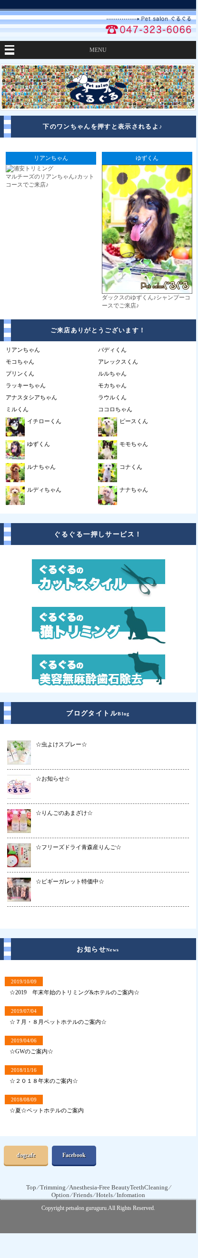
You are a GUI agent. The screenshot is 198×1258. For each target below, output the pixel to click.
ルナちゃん (41, 467)
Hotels (104, 1195)
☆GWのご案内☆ (31, 1051)
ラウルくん (112, 397)
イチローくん (44, 421)
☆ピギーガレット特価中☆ (70, 881)
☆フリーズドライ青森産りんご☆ (78, 847)
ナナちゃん (133, 489)
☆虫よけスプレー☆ (61, 744)
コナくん (130, 467)
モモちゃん (133, 444)
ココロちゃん (115, 409)
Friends (82, 1195)
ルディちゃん (44, 489)
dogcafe (26, 1155)
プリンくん (20, 373)
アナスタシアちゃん (31, 397)
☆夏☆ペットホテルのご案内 (47, 1110)
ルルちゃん (112, 373)
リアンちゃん (23, 350)
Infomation (131, 1195)
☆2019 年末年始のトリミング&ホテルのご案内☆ (74, 992)
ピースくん (133, 421)
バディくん (112, 350)
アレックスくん (118, 361)
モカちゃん (112, 385)
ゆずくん (38, 444)
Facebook (74, 1155)
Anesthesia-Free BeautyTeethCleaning (118, 1187)
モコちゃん (20, 361)
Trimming (53, 1187)
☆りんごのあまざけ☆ (64, 813)
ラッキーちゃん (26, 385)
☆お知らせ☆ (53, 778)
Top (31, 1187)
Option (60, 1195)
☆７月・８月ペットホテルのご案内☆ (58, 1022)
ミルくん (17, 409)
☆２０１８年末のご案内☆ (44, 1081)
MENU (98, 50)
